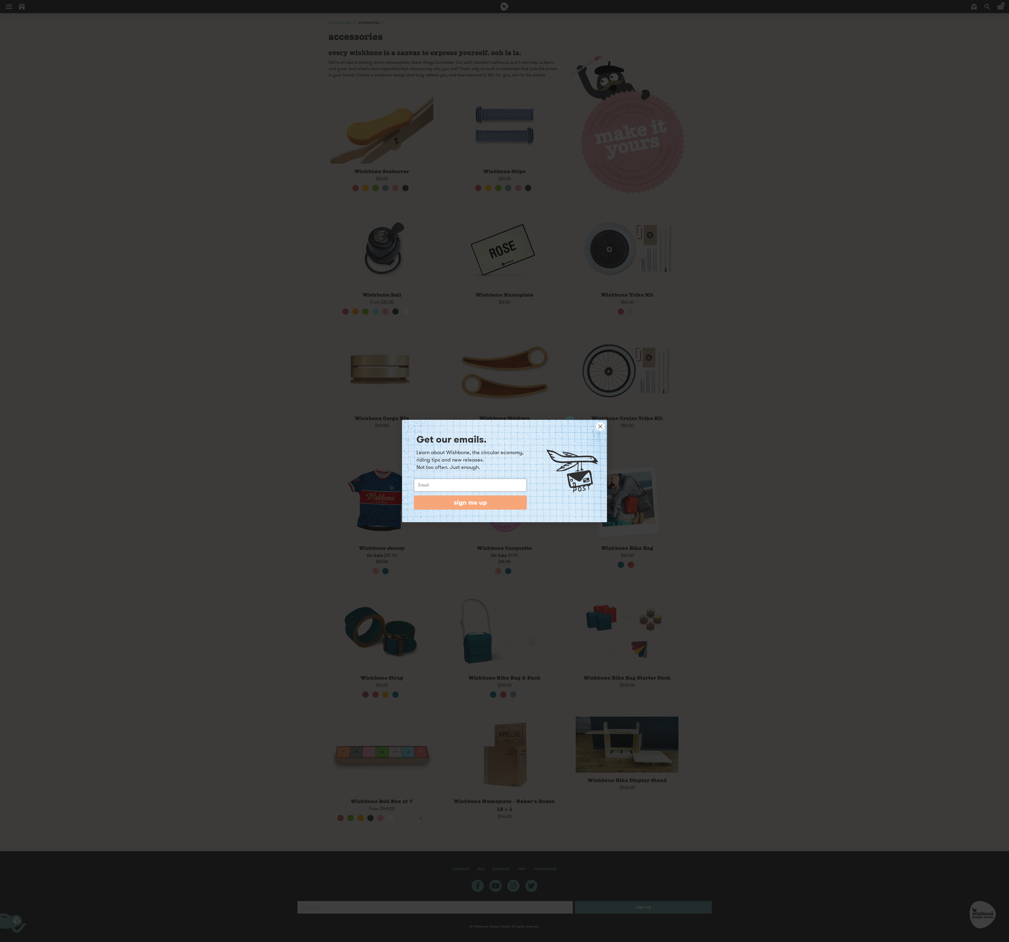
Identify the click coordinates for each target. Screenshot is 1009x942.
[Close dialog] (600, 426)
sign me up (470, 502)
